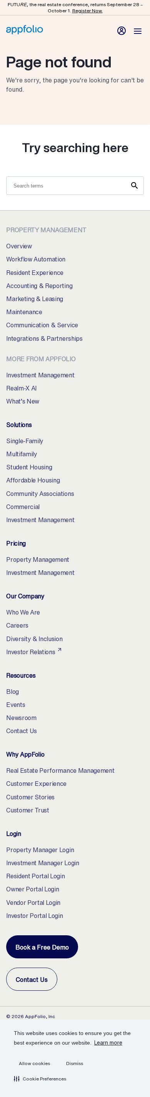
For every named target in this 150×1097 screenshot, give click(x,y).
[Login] (121, 31)
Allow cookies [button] (34, 1063)
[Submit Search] (134, 185)
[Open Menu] (138, 31)
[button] (40, 1078)
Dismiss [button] (74, 1063)
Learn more (108, 1042)
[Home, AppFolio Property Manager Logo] (24, 32)
